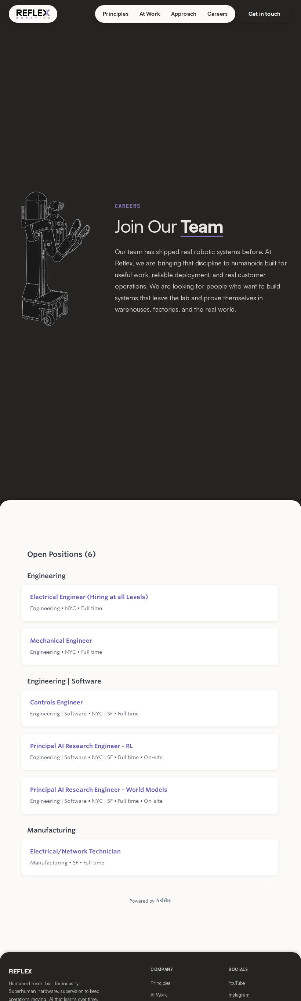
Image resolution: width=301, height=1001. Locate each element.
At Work (149, 14)
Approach (183, 14)
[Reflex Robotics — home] (33, 14)
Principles (115, 14)
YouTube (237, 983)
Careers (217, 14)
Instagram (239, 995)
